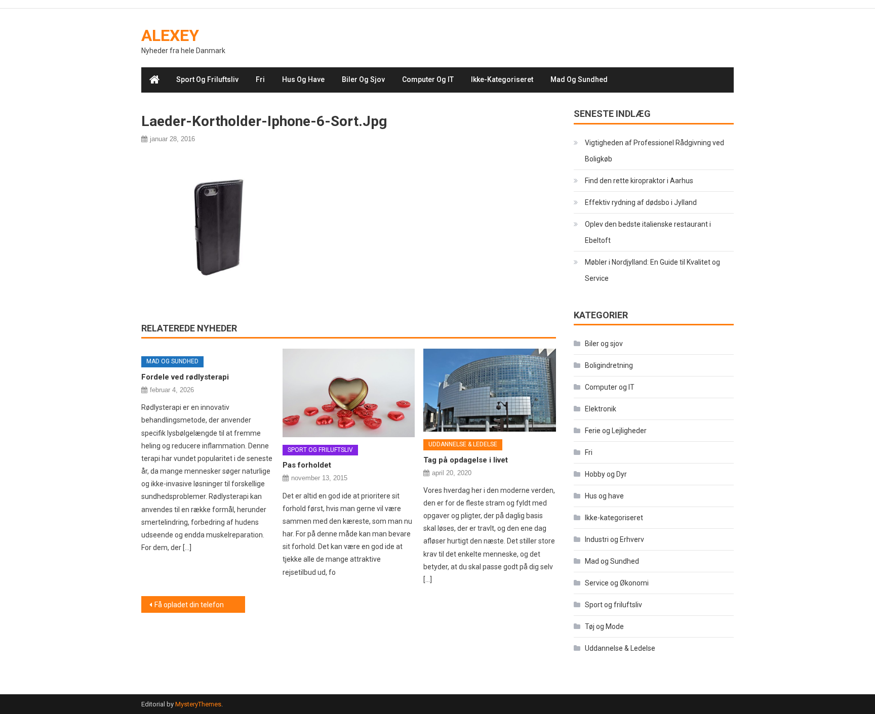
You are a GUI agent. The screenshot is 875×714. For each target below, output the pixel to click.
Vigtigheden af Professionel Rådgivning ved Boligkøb (654, 151)
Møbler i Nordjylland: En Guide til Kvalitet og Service (652, 270)
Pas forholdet (307, 465)
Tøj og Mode (604, 626)
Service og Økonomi (617, 583)
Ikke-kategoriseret (502, 79)
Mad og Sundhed (579, 79)
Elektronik (600, 409)
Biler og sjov (363, 79)
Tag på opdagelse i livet (465, 460)
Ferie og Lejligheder (616, 431)
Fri (260, 79)
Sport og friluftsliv (207, 79)
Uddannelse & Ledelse (462, 444)
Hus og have (303, 79)
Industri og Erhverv (614, 539)
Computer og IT (428, 79)
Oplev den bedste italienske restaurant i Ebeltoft (648, 232)
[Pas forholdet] (349, 393)
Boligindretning (609, 365)
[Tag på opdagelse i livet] (489, 390)
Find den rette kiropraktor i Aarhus (639, 181)
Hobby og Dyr (606, 474)
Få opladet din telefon (189, 605)
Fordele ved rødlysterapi (185, 377)
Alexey (170, 35)
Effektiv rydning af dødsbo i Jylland (641, 202)
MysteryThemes (198, 704)
